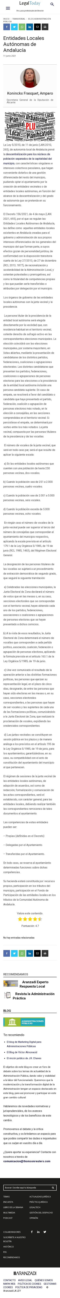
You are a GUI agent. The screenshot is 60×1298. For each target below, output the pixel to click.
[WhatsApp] (22, 27)
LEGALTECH (35, 1207)
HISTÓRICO (8, 1246)
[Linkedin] (29, 27)
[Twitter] (14, 27)
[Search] (53, 1187)
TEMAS (6, 1196)
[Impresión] (45, 27)
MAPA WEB (9, 1283)
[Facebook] (6, 27)
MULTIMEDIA (9, 1212)
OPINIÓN (34, 1218)
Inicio (6, 19)
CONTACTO (9, 1280)
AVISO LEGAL (25, 1280)
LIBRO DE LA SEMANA (13, 1207)
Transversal (19, 19)
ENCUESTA (8, 1202)
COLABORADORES (11, 1232)
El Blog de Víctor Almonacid (22, 1052)
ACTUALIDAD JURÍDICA (40, 1196)
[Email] (37, 27)
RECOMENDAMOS (11, 1257)
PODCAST (7, 1218)
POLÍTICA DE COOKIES (29, 1283)
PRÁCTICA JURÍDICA (39, 1202)
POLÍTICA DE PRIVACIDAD (28, 1287)
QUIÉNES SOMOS (44, 1280)
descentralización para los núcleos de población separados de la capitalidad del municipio (27, 159)
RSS (4, 1252)
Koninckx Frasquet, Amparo (30, 93)
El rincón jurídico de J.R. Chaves (24, 1058)
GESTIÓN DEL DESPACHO (41, 1212)
